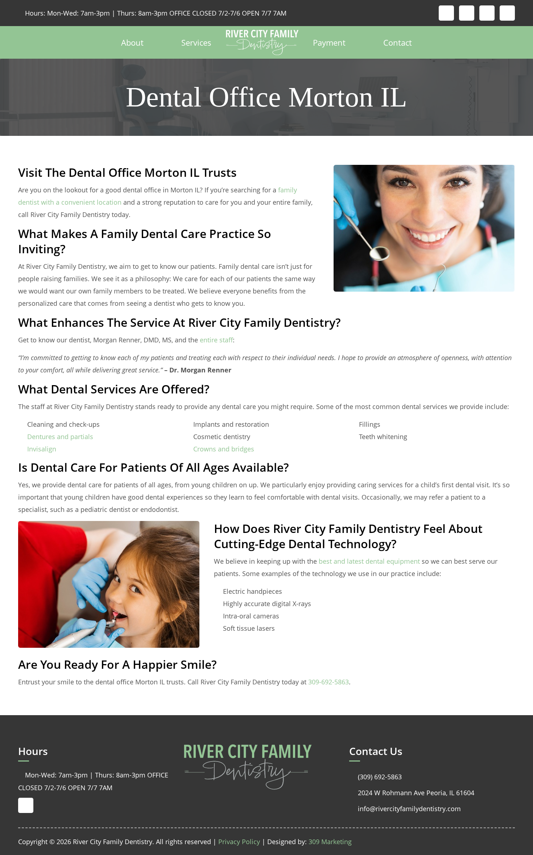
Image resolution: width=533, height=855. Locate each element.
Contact (397, 42)
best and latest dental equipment (369, 561)
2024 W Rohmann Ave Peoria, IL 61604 (411, 792)
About (132, 42)
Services (196, 42)
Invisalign (41, 449)
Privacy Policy (239, 841)
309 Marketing (330, 841)
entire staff (215, 339)
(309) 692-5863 (375, 776)
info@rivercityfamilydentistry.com (405, 808)
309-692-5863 (328, 681)
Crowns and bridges (223, 449)
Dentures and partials (60, 436)
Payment (329, 42)
